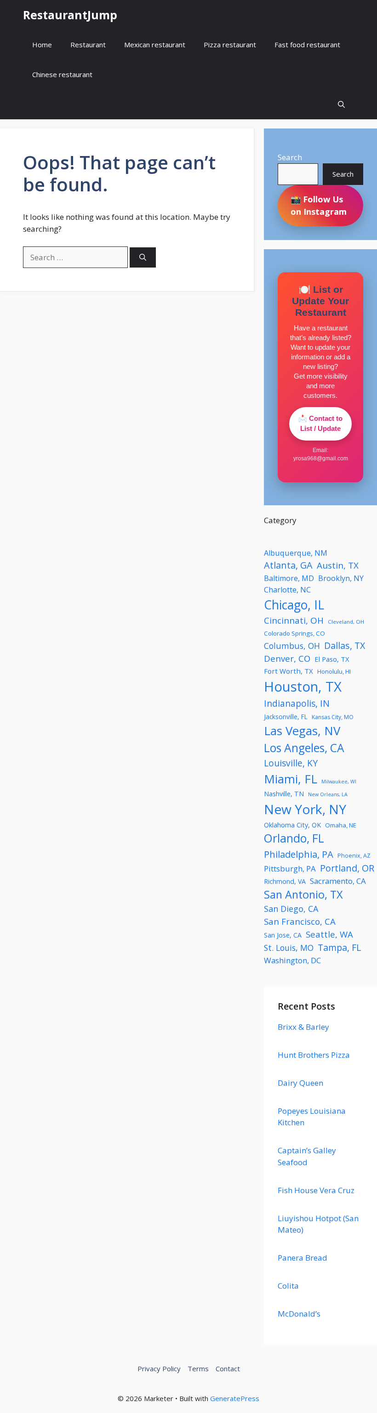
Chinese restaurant (62, 74)
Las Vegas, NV (302, 730)
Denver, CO (287, 658)
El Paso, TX (331, 659)
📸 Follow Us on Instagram (319, 205)
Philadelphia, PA (298, 854)
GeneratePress (234, 1398)
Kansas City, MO (333, 717)
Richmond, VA (285, 881)
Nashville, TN (284, 793)
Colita (288, 1285)
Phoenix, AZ (354, 856)
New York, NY (305, 809)
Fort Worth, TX (288, 671)
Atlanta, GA (288, 565)
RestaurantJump (70, 14)
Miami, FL (290, 779)
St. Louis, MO (289, 947)
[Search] (143, 257)
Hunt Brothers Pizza (314, 1055)
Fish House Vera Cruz (316, 1190)
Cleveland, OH (346, 621)
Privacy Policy (159, 1368)
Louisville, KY (291, 763)
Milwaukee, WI (338, 781)
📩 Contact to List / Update (320, 423)
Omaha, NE (340, 825)
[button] (341, 104)
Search (290, 157)
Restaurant (88, 44)
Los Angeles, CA (304, 747)
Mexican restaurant (154, 44)
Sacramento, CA (338, 881)
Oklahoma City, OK (292, 824)
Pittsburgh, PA (290, 868)
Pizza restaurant (230, 44)
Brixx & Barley (303, 1027)
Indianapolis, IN (297, 703)
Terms (198, 1368)
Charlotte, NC (287, 590)
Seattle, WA (329, 934)
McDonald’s (299, 1313)
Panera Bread (302, 1257)
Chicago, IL (294, 605)
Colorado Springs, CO (294, 633)
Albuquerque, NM (295, 553)
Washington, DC (292, 960)
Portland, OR (347, 868)
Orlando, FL (294, 838)
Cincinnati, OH (294, 620)
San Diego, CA (291, 908)
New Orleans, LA (328, 794)
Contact (228, 1368)
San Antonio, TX (303, 894)
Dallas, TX (344, 645)
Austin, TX (338, 565)
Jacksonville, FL (286, 716)
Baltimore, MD (289, 578)
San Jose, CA (283, 935)
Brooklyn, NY (341, 578)
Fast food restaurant (307, 44)
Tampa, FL (339, 947)
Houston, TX (303, 686)
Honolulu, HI (334, 671)
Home (42, 44)
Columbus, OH (292, 645)
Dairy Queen (300, 1083)
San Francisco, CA (300, 921)
